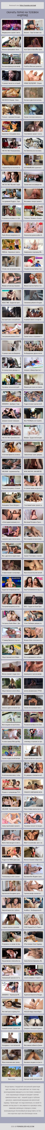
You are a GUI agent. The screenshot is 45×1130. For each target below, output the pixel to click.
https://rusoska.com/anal (28, 5)
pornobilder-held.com (25, 1127)
